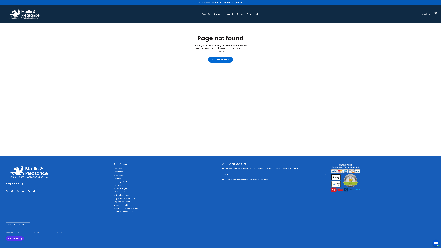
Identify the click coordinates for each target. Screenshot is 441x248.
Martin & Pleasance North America (128, 208)
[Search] (429, 14)
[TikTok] (35, 191)
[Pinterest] (30, 191)
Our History (118, 171)
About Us (206, 14)
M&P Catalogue (120, 188)
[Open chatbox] (436, 243)
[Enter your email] (324, 174)
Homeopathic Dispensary (125, 182)
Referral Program (121, 195)
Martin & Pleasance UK (123, 212)
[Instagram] (19, 191)
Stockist (226, 14)
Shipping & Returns (122, 202)
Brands (217, 14)
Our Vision (118, 168)
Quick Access (120, 164)
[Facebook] (8, 191)
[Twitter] (13, 191)
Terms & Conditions (122, 205)
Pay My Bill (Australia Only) (125, 198)
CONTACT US (14, 184)
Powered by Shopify (55, 233)
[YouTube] (24, 191)
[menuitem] (207, 14)
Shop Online (237, 14)
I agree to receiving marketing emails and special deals (246, 180)
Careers (117, 178)
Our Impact (119, 175)
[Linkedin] (41, 191)
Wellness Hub (253, 14)
